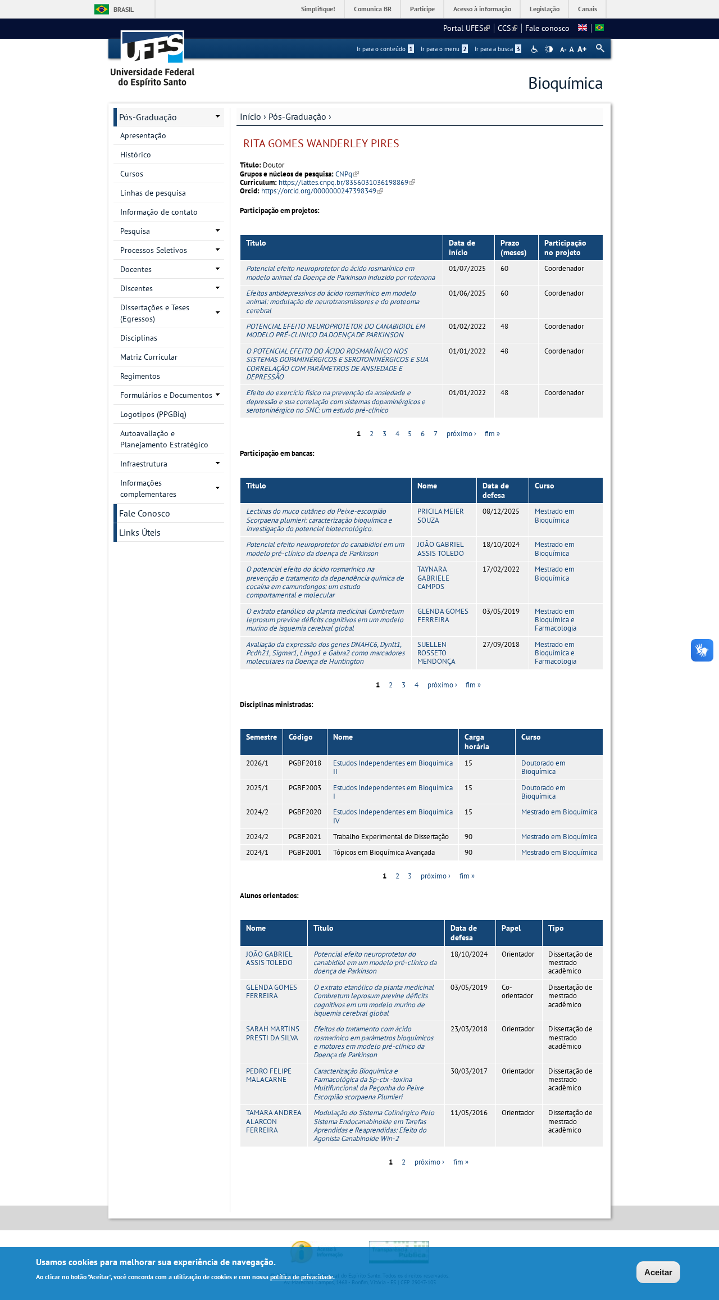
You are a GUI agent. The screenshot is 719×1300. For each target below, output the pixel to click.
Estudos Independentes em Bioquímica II (393, 767)
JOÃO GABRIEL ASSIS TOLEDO (440, 549)
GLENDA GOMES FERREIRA (442, 615)
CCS (507, 28)
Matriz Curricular (149, 357)
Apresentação (143, 135)
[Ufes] (152, 55)
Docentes (136, 269)
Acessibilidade (535, 49)
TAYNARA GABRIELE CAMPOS (433, 577)
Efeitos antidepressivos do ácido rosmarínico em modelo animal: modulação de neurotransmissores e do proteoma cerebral (332, 301)
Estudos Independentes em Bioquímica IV (393, 816)
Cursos (131, 174)
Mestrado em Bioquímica (555, 515)
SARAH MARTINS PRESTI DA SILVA (272, 1033)
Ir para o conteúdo (385, 49)
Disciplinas (138, 338)
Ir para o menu (444, 49)
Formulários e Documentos (166, 395)
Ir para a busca (497, 49)
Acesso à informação (482, 8)
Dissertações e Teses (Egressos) (154, 313)
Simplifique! (318, 8)
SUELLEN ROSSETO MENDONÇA (436, 653)
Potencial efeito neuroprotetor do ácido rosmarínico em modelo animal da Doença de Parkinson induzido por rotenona (340, 273)
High (549, 49)
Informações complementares (148, 488)
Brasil (123, 9)
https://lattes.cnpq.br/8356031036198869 (347, 182)
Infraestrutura (143, 464)
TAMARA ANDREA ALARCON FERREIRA (273, 1121)
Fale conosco (547, 28)
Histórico (135, 155)
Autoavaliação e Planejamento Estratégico (164, 439)
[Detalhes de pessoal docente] (582, 28)
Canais (587, 8)
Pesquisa (135, 231)
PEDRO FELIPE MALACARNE (269, 1075)
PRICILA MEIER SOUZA (440, 515)
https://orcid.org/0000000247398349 (322, 191)
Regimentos (140, 376)
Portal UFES (466, 28)
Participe (422, 8)
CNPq (347, 174)
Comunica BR (373, 8)
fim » (492, 433)
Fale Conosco (144, 513)
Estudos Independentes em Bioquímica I (393, 792)
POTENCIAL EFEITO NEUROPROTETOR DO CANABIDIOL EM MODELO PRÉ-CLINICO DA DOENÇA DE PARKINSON (335, 330)
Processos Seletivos (153, 250)
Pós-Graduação (297, 116)
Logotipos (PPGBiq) (153, 414)
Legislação (544, 8)
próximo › (461, 433)
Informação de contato (159, 212)
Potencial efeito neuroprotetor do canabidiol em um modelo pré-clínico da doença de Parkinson (325, 549)
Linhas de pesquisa (153, 193)
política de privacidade (301, 1276)
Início (250, 116)
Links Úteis (140, 532)
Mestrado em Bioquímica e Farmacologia (555, 619)
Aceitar (658, 1272)
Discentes (136, 288)
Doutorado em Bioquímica (543, 767)
